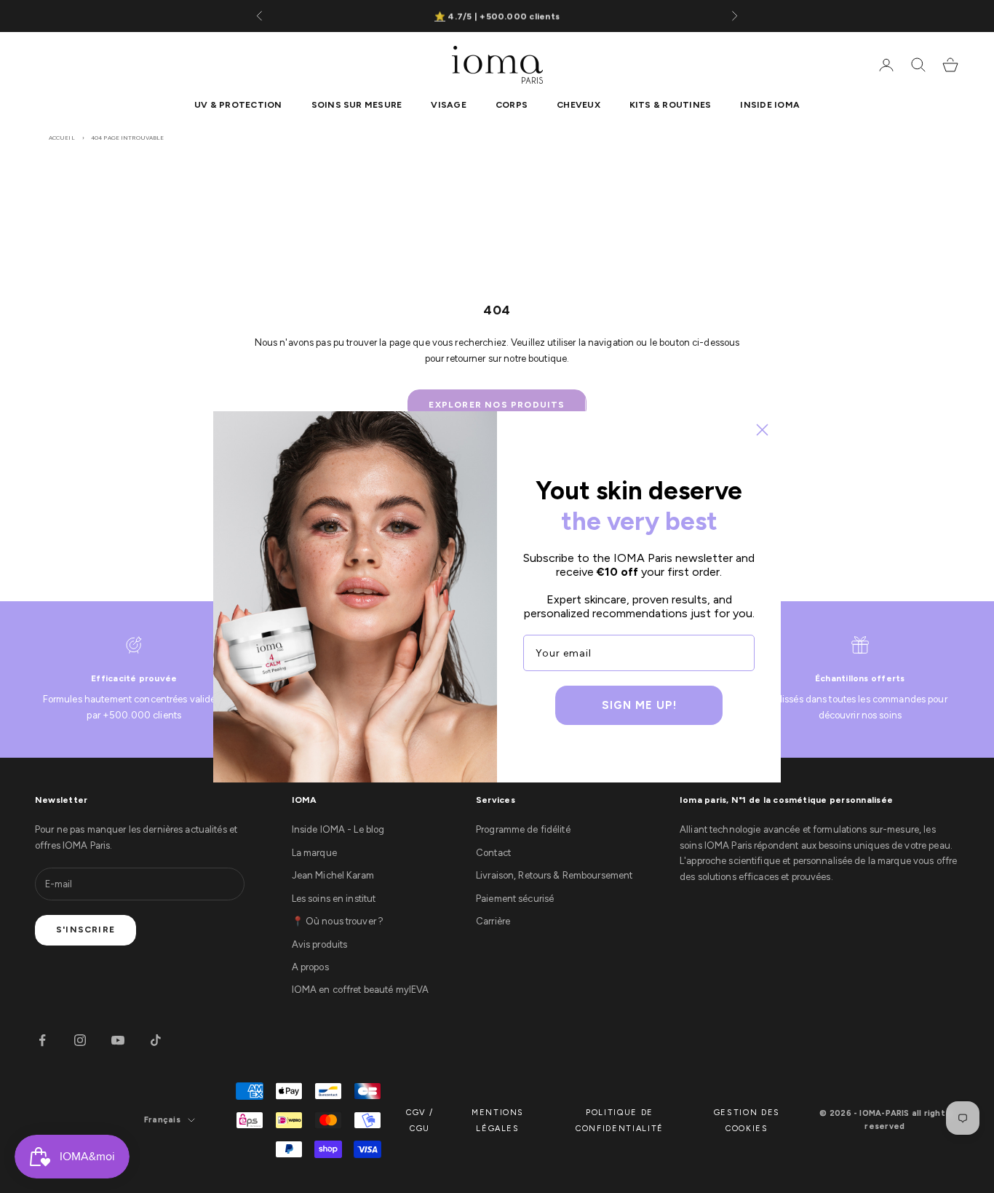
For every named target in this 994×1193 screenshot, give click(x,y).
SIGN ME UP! (639, 705)
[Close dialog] (762, 430)
